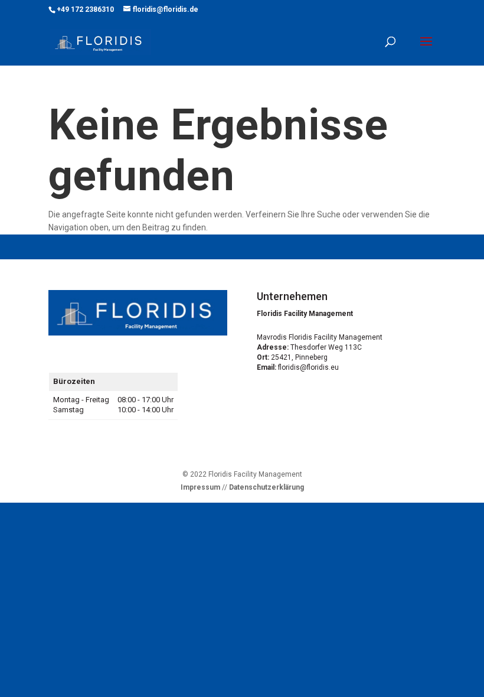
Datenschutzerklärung (266, 487)
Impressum (200, 487)
